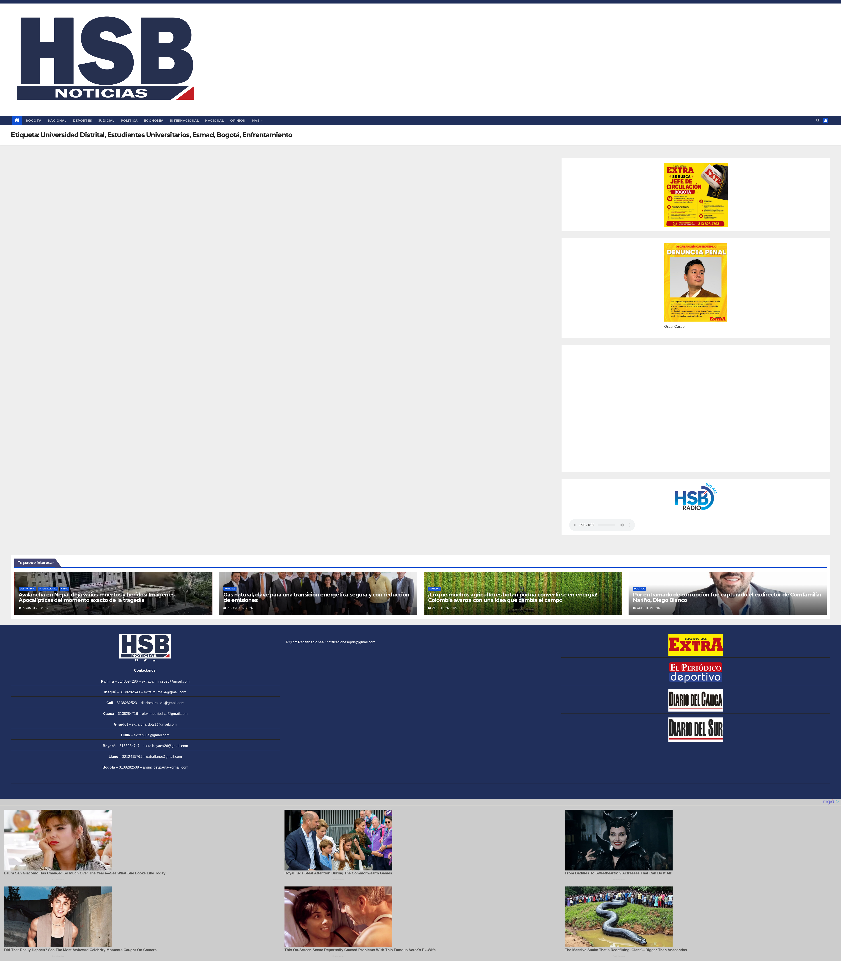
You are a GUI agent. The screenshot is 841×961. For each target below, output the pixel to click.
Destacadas (27, 588)
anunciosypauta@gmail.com (165, 767)
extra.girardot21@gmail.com (154, 724)
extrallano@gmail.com (164, 756)
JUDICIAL (107, 121)
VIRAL (64, 588)
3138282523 (127, 703)
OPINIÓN (238, 121)
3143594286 (128, 681)
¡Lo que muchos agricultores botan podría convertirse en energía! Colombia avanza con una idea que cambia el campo (512, 597)
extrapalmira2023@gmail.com (165, 681)
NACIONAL (57, 121)
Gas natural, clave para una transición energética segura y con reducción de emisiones (316, 597)
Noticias (230, 588)
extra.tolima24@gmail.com (165, 692)
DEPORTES (82, 121)
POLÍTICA (129, 121)
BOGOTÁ (34, 121)
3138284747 (130, 746)
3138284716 (128, 713)
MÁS (256, 121)
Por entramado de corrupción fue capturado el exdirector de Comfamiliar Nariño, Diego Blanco (727, 597)
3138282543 (130, 692)
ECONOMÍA (154, 121)
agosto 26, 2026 (35, 608)
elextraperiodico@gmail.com (164, 713)
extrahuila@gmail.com (152, 735)
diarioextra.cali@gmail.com (162, 703)
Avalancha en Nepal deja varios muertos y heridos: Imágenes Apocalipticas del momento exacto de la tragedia (96, 597)
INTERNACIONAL (184, 121)
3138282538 (129, 767)
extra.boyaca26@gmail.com (165, 746)
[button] (818, 120)
